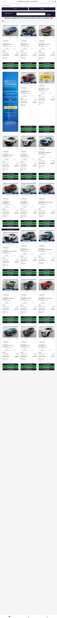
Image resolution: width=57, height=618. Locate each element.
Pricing (6, 48)
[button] (17, 37)
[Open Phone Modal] (50, 1)
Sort (16, 8)
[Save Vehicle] (17, 41)
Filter (43, 8)
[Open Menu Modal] (1, 1)
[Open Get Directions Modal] (52, 1)
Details (14, 48)
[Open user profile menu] (55, 1)
